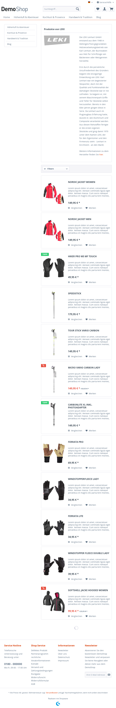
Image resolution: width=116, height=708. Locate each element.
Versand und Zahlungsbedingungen (42, 669)
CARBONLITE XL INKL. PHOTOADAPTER (80, 406)
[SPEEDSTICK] (54, 305)
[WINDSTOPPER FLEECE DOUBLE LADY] (54, 564)
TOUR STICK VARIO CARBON (83, 330)
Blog (9, 44)
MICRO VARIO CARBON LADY (84, 367)
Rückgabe (35, 674)
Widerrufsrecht (38, 677)
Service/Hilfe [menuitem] (105, 2)
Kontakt (34, 663)
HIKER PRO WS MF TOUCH (82, 256)
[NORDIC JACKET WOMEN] (54, 193)
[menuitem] (62, 9)
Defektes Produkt (39, 650)
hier (101, 154)
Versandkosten (52, 693)
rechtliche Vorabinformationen (40, 659)
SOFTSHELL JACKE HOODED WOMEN (88, 590)
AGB (33, 684)
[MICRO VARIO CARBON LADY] (54, 379)
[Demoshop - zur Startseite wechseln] (14, 9)
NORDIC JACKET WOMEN (81, 182)
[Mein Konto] (104, 9)
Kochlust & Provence (17, 32)
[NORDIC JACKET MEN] (54, 230)
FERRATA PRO (75, 442)
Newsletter (63, 650)
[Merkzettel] (97, 9)
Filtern (50, 168)
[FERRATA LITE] (54, 527)
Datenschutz (64, 657)
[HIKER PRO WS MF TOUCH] (54, 267)
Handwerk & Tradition (17, 38)
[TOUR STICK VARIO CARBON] (54, 342)
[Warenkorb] (111, 9)
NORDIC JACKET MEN (79, 219)
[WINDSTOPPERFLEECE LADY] (54, 490)
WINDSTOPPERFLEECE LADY (83, 479)
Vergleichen (76, 208)
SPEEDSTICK (74, 293)
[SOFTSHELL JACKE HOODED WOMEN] (54, 601)
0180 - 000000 (13, 664)
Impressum (63, 660)
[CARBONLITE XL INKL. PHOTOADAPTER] (54, 416)
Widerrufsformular (40, 680)
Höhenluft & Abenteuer (18, 27)
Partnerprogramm (39, 653)
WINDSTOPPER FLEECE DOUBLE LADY (88, 553)
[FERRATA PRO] (54, 453)
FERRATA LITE (75, 516)
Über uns (62, 653)
